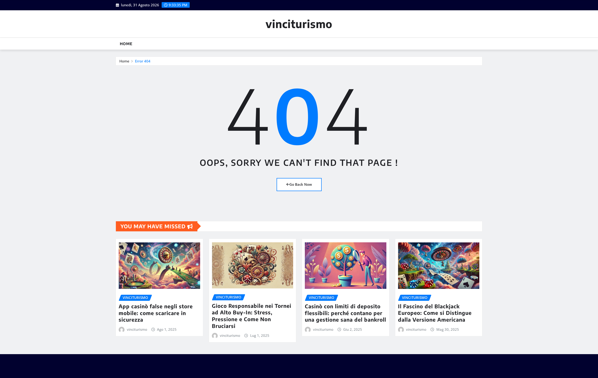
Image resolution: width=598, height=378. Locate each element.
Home (126, 43)
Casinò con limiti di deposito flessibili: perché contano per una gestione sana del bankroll (345, 313)
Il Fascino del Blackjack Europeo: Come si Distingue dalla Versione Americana (435, 313)
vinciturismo (299, 23)
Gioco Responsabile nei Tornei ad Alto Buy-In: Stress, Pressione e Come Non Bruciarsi (251, 315)
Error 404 (142, 61)
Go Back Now (300, 184)
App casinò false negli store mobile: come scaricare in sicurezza (156, 313)
